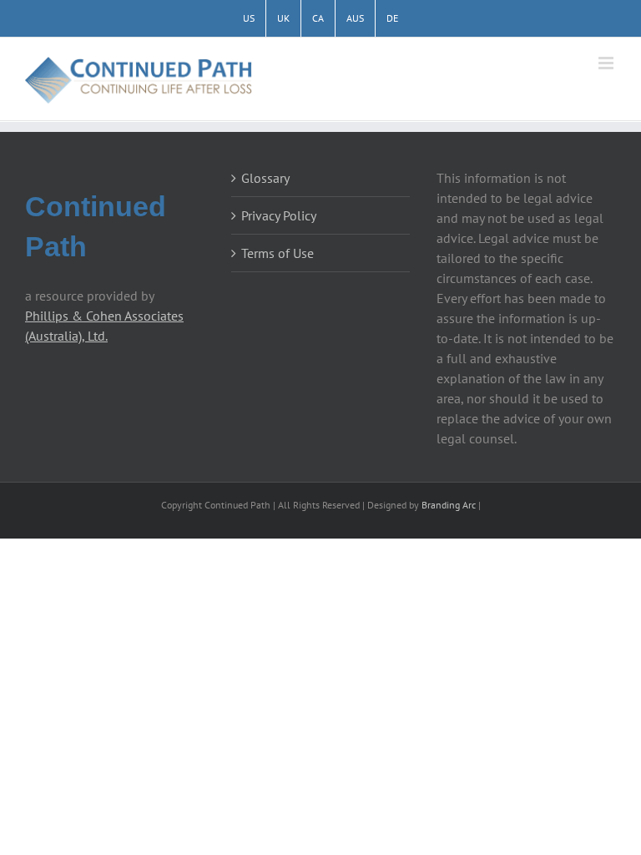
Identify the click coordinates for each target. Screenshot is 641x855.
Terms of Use (277, 253)
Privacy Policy (278, 215)
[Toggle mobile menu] (607, 63)
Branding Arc (448, 504)
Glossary (265, 177)
